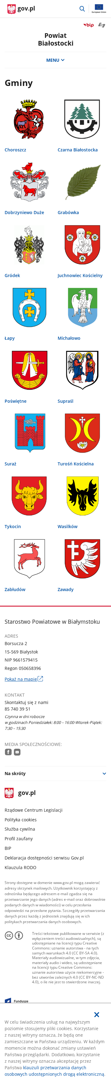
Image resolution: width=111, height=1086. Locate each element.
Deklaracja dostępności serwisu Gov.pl (44, 858)
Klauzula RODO (20, 867)
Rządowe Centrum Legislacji (34, 810)
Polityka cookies (21, 820)
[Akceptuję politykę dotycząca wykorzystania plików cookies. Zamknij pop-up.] (97, 1014)
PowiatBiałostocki (55, 39)
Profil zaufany (19, 838)
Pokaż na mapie (24, 679)
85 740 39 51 (18, 709)
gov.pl (26, 793)
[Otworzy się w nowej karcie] (8, 752)
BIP (8, 848)
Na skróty (15, 773)
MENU (53, 60)
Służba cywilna (20, 829)
